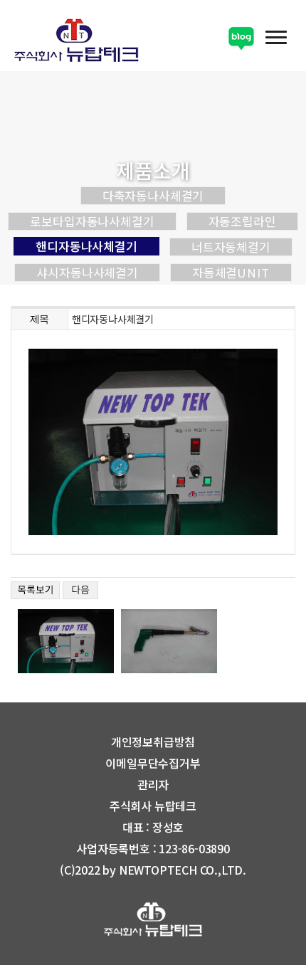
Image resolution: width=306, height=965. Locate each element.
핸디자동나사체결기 (86, 246)
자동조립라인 (242, 221)
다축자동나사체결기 (153, 195)
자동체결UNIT (231, 272)
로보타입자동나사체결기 (92, 221)
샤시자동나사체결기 (87, 272)
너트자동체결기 (230, 246)
